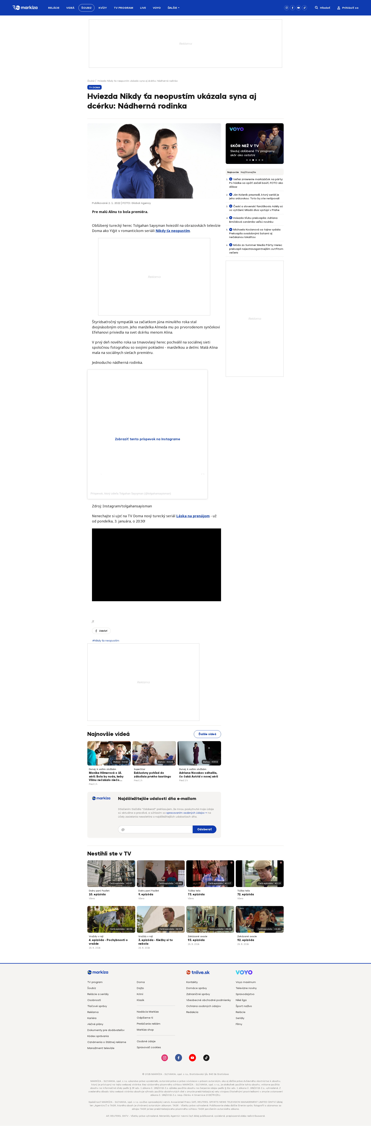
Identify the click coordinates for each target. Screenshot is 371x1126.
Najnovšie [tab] (233, 172)
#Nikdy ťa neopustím (105, 640)
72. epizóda (245, 894)
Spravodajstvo (245, 994)
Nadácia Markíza (148, 1011)
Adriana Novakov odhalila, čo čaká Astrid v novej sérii (198, 775)
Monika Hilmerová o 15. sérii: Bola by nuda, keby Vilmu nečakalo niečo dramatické (106, 777)
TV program (95, 982)
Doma (141, 982)
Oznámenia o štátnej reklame (106, 1042)
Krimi (140, 994)
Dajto (140, 988)
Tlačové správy (97, 1006)
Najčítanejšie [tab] (248, 172)
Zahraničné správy (198, 994)
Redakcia (192, 1012)
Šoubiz (86, 7)
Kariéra (91, 1018)
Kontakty (192, 982)
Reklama (93, 1012)
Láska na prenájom (193, 516)
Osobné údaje (146, 1041)
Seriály (240, 1018)
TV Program (123, 7)
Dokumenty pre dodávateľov (105, 1030)
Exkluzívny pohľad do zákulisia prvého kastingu (152, 775)
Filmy (239, 1024)
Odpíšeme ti (145, 1017)
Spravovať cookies (149, 1047)
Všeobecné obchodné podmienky (208, 1000)
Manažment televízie (100, 1048)
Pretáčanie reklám (148, 1023)
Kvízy (103, 7)
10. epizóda (97, 894)
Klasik (140, 1000)
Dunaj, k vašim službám (102, 769)
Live (143, 7)
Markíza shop (145, 1029)
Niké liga (241, 1000)
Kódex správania (98, 1036)
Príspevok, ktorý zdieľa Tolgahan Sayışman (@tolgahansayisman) (131, 493)
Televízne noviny (246, 988)
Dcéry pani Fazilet (99, 890)
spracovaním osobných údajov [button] (185, 812)
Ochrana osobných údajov (203, 1006)
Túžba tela (194, 890)
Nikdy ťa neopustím (173, 230)
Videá (70, 7)
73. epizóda (196, 894)
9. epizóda (145, 894)
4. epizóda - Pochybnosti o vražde (108, 942)
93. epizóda (196, 940)
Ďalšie (172, 7)
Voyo (157, 7)
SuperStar (139, 769)
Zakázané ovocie (197, 936)
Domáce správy (196, 988)
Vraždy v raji (96, 936)
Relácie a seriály (98, 994)
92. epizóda (245, 940)
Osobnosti (94, 1000)
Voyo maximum (246, 982)
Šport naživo (244, 1006)
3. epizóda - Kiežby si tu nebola (155, 942)
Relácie (53, 7)
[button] (247, 160)
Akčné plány (95, 1024)
